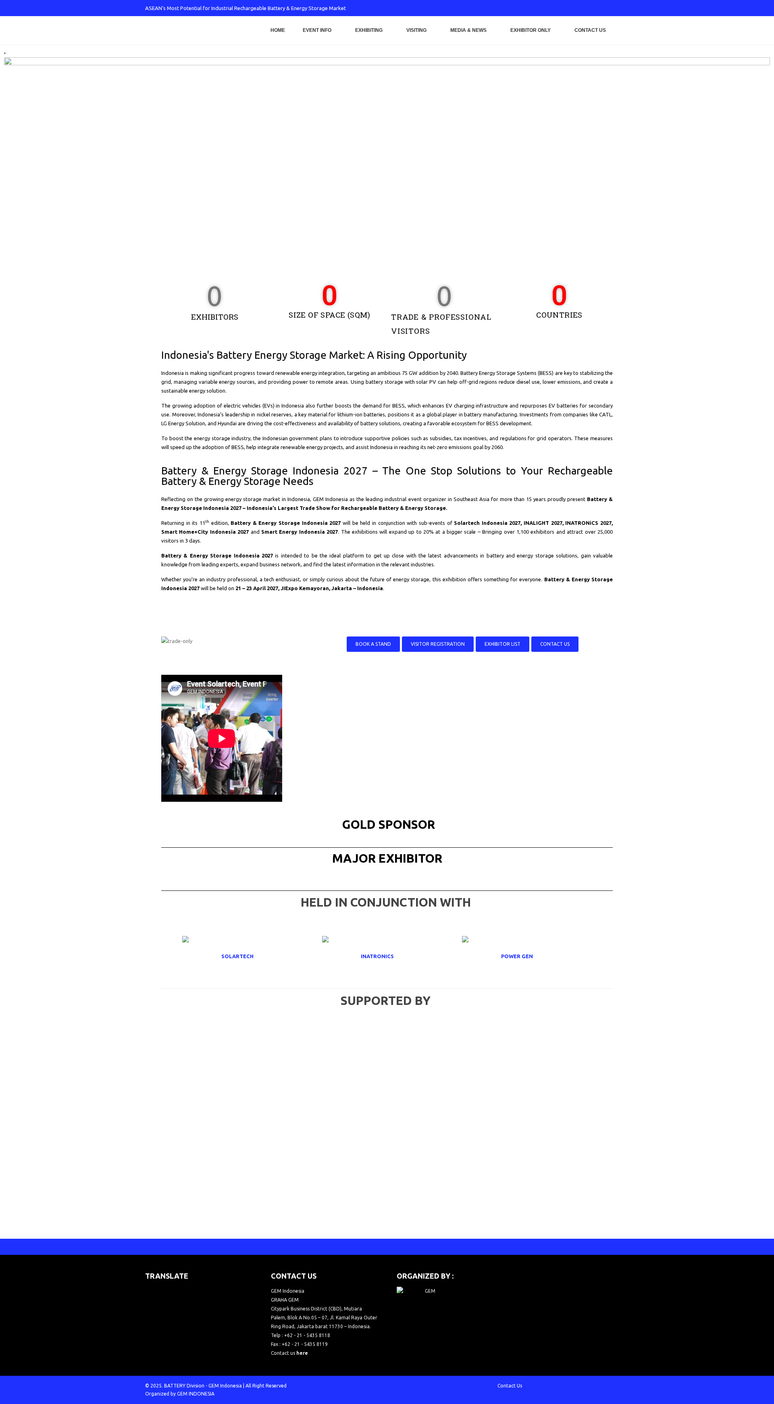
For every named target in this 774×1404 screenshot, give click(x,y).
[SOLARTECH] (247, 956)
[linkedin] (609, 8)
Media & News (468, 30)
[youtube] (596, 8)
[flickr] (623, 8)
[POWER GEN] (527, 956)
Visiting (416, 30)
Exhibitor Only (530, 30)
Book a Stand (373, 644)
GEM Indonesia (225, 1385)
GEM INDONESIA (195, 1393)
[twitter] (570, 8)
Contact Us (590, 30)
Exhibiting (369, 30)
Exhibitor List (502, 644)
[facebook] (556, 8)
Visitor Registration (438, 644)
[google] (583, 8)
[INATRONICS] (387, 956)
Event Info (317, 30)
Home (277, 30)
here (302, 1353)
